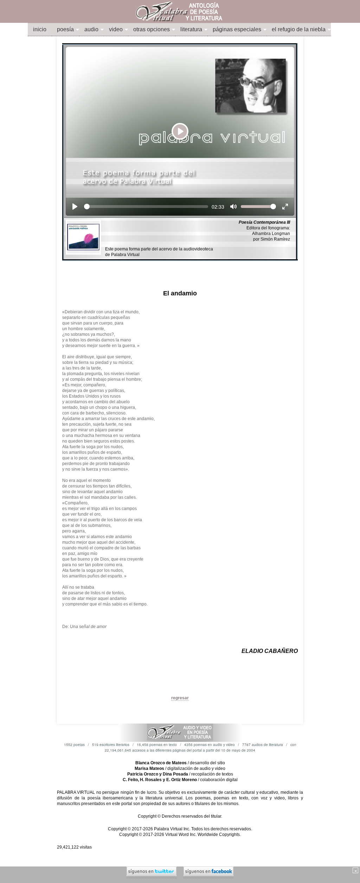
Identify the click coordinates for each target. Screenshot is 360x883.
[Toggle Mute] (233, 206)
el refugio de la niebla (299, 29)
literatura (191, 29)
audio (91, 29)
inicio (39, 29)
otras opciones (151, 29)
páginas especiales (237, 29)
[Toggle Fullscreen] (285, 206)
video (116, 29)
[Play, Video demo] (75, 206)
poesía (65, 29)
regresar (180, 697)
